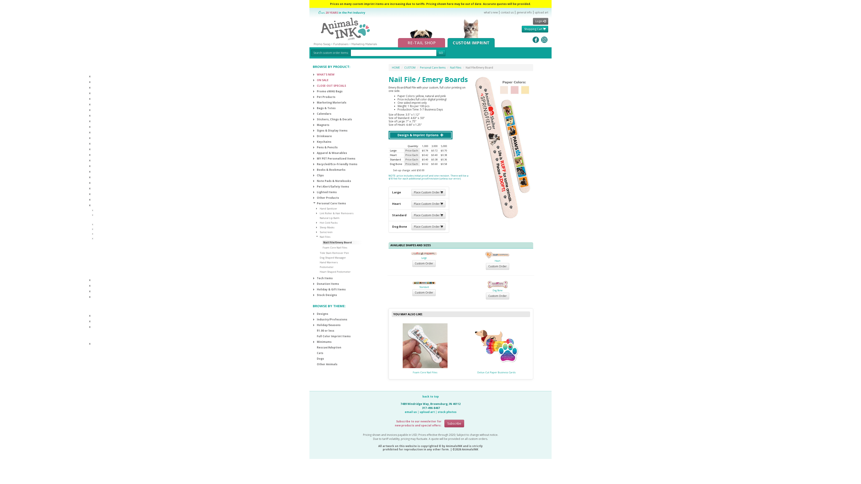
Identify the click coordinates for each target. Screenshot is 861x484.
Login (539, 21)
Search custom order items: (330, 53)
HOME (396, 67)
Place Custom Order (427, 192)
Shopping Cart (533, 29)
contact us (507, 12)
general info (524, 12)
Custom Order (424, 263)
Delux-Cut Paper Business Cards (496, 372)
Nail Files (455, 67)
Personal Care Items (433, 67)
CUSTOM (409, 67)
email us (411, 412)
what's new (491, 12)
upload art (541, 12)
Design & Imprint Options (418, 135)
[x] (313, 74)
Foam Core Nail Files (425, 372)
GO (441, 53)
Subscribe (454, 423)
